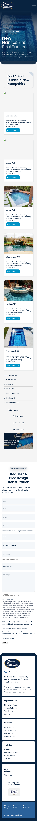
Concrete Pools (10, 708)
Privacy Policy (14, 621)
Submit (5, 643)
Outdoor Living (10, 736)
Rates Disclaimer (26, 807)
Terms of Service (15, 807)
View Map (8, 775)
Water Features (10, 730)
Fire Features (9, 727)
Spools (7, 714)
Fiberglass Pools (10, 705)
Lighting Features (11, 733)
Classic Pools (9, 755)
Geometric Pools (11, 752)
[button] (18, 441)
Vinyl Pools (8, 711)
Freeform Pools (10, 749)
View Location (12, 130)
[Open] (34, 5)
